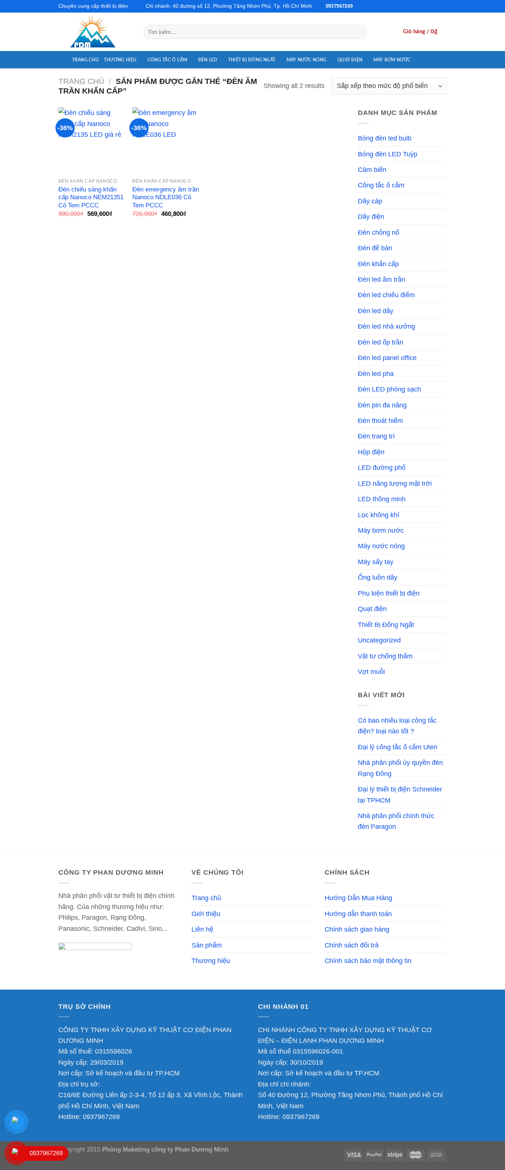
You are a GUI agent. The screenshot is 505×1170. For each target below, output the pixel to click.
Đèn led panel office (387, 358)
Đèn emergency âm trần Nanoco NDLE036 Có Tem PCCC (165, 197)
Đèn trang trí (376, 436)
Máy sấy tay (375, 562)
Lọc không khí (378, 515)
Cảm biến (372, 169)
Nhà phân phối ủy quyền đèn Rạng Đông (400, 768)
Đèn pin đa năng (382, 405)
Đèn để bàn (375, 248)
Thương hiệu (120, 60)
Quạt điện (350, 60)
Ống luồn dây (377, 577)
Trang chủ (85, 60)
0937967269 (101, 1116)
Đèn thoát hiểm (380, 420)
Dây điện (371, 216)
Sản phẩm (207, 945)
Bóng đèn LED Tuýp (387, 154)
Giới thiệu (206, 914)
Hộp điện (371, 452)
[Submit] (358, 32)
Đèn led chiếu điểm (386, 295)
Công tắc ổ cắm (167, 60)
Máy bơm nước (392, 60)
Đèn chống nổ (378, 232)
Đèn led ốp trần (380, 342)
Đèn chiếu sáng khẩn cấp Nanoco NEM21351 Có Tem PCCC (90, 197)
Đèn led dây (375, 311)
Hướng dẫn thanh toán (358, 914)
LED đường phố (382, 467)
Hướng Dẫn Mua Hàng (358, 898)
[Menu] (62, 59)
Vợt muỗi (371, 671)
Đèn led (207, 60)
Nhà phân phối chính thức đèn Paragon (396, 821)
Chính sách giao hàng (357, 929)
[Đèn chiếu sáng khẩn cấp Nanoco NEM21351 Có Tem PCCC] (91, 140)
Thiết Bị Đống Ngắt (251, 60)
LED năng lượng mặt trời (395, 483)
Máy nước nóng (307, 60)
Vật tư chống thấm (385, 656)
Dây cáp (370, 201)
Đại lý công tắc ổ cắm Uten (397, 747)
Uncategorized (379, 640)
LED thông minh (382, 499)
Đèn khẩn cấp (378, 264)
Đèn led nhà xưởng (386, 326)
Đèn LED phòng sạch (389, 389)
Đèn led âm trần (381, 279)
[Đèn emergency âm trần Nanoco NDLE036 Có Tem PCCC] (165, 140)
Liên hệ (202, 929)
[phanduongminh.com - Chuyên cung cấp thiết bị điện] (95, 31)
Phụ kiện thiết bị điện (389, 593)
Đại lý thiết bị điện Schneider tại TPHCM (400, 794)
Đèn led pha (376, 373)
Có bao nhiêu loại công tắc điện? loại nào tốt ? (397, 725)
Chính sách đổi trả (352, 945)
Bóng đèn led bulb (384, 138)
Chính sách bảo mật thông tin (368, 960)
